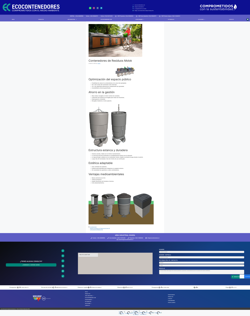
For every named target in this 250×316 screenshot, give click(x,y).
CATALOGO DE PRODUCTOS (96, 229)
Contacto (231, 19)
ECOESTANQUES (139, 19)
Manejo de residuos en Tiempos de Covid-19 (100, 228)
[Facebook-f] (97, 8)
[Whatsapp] (90, 8)
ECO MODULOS (171, 19)
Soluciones (201, 19)
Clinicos (170, 298)
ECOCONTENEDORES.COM (106, 19)
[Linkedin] (101, 8)
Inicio (13, 19)
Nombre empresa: (165, 255)
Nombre (162, 249)
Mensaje (162, 268)
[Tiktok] (62, 276)
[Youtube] (62, 271)
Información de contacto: (169, 260)
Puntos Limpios (171, 302)
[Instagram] (94, 8)
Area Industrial (71, 19)
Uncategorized (93, 226)
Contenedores (171, 300)
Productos (41, 19)
